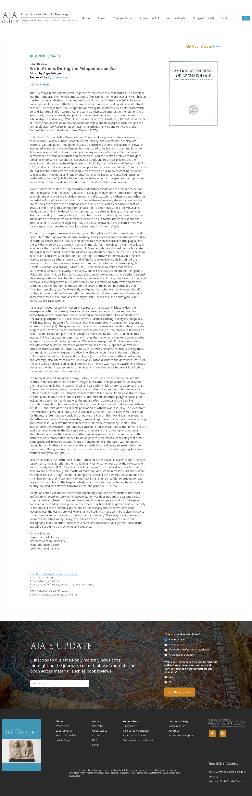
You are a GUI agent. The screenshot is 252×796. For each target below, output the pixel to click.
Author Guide (176, 18)
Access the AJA (149, 18)
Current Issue (123, 18)
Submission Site (177, 726)
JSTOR (95, 745)
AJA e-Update (176, 639)
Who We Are (62, 726)
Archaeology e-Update (182, 654)
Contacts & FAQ (178, 721)
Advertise (174, 730)
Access (96, 721)
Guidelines (129, 726)
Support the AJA (204, 18)
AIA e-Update (176, 644)
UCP (94, 740)
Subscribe (97, 726)
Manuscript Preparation (136, 730)
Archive (96, 735)
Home (86, 18)
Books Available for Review (138, 740)
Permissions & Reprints (182, 735)
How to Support (64, 740)
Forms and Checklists (134, 735)
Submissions (131, 721)
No (170, 682)
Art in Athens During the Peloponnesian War (54, 574)
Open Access (99, 730)
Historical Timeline (66, 735)
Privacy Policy (216, 763)
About (102, 18)
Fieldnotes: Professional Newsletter (189, 649)
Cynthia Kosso (58, 77)
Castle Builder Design (232, 781)
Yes (171, 677)
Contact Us (232, 763)
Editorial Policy (64, 730)
